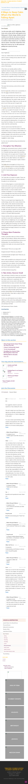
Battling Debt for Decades (10, 354)
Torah (7, 92)
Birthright (14, 725)
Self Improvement (7, 666)
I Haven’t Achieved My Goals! (11, 347)
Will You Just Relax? (13, 375)
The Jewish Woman (5, 7)
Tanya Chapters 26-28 (8, 381)
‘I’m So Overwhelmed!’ (9, 349)
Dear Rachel (24, 7)
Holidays (14, 712)
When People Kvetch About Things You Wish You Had (13, 344)
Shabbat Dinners (14, 699)
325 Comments (10, 366)
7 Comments (10, 377)
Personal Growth (6, 9)
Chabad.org (11, 778)
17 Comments (5, 382)
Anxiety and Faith (12, 365)
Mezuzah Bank (14, 752)
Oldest (15, 392)
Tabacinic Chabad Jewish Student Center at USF (11, 1)
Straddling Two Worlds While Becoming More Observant (11, 352)
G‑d (17, 103)
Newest (11, 392)
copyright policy (19, 335)
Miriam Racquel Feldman (7, 19)
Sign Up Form (14, 685)
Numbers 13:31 (6, 312)
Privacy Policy (21, 778)
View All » (6, 356)
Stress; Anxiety (7, 668)
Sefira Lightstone (7, 25)
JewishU (15, 739)
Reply (7, 427)
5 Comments (16, 373)
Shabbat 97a (5, 313)
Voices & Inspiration (15, 7)
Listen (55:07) (10, 373)
